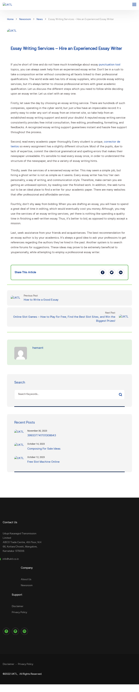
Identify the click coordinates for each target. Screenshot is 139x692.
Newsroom (25, 19)
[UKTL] (7, 5)
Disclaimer (17, 606)
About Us (26, 579)
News (40, 19)
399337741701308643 (41, 435)
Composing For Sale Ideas (43, 448)
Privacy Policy (19, 612)
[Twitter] (111, 272)
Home (10, 19)
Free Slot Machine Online (43, 461)
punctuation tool (109, 64)
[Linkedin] (120, 272)
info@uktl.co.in (11, 559)
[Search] (120, 395)
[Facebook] (102, 272)
